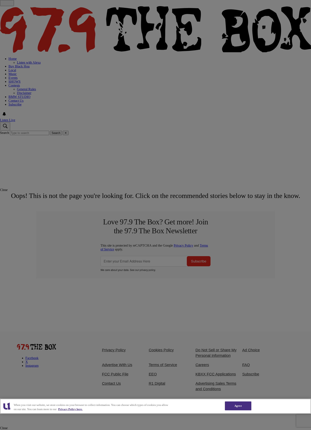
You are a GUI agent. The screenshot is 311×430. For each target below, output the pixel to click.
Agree (238, 405)
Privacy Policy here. (70, 409)
